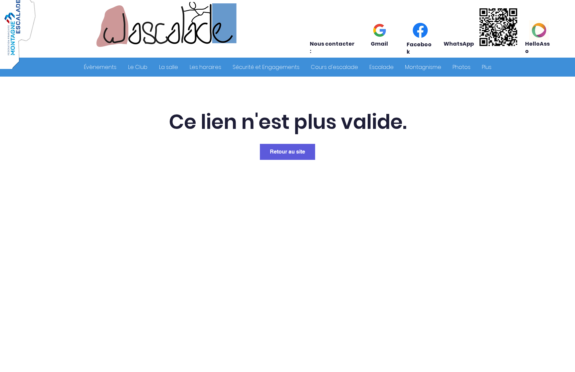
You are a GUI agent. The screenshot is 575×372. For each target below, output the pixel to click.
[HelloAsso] (539, 30)
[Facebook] (420, 30)
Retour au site (287, 152)
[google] (380, 30)
